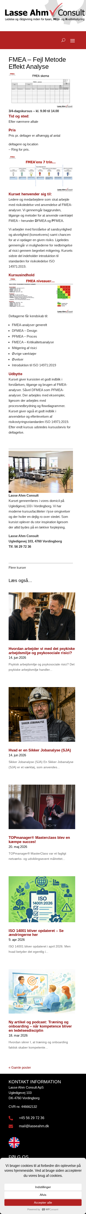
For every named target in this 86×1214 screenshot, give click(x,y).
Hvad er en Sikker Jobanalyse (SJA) (40, 750)
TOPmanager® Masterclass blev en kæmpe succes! (39, 840)
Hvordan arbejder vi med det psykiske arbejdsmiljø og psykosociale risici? (42, 651)
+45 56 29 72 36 (31, 1118)
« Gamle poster (20, 1067)
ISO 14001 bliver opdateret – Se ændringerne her (36, 933)
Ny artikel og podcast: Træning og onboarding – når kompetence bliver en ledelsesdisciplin (40, 1026)
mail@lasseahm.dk (34, 1126)
